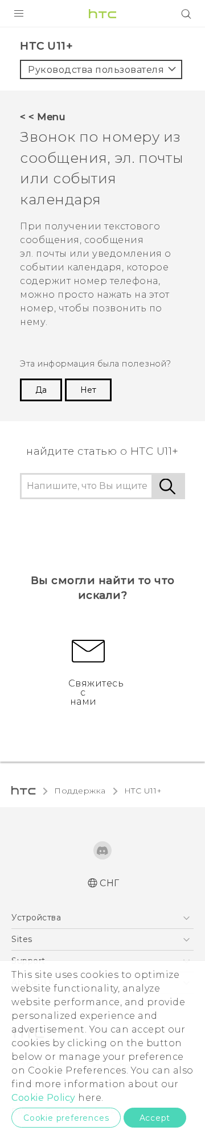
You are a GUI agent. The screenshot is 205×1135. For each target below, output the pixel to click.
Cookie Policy (43, 1097)
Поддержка (80, 791)
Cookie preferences (66, 1118)
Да (41, 390)
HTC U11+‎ (143, 791)
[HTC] (102, 13)
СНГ (110, 883)
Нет (88, 390)
